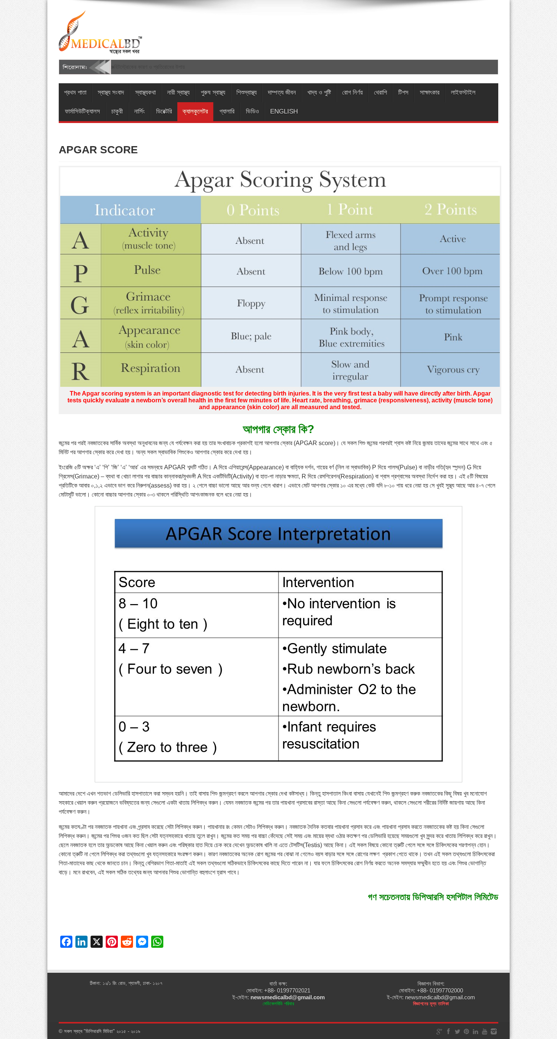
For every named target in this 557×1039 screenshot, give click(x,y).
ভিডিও (252, 111)
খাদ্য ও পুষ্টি (319, 92)
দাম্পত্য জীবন (282, 92)
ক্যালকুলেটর (195, 111)
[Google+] (439, 1031)
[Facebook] (448, 1031)
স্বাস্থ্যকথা (145, 92)
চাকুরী (117, 111)
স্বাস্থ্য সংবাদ (111, 92)
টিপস (403, 92)
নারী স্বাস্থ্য (178, 92)
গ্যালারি (227, 111)
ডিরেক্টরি (164, 111)
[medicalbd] (100, 50)
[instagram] (494, 1031)
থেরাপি (380, 92)
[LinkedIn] (475, 1031)
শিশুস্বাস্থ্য (246, 92)
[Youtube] (484, 1031)
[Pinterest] (466, 1031)
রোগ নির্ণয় (352, 92)
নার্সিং (139, 111)
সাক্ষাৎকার (430, 92)
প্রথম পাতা (75, 92)
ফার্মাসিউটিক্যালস (82, 111)
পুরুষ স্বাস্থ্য (213, 92)
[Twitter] (457, 1031)
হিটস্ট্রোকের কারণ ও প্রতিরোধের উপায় (149, 67)
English (284, 111)
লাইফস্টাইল (463, 92)
